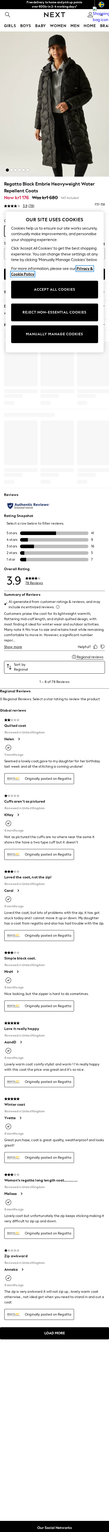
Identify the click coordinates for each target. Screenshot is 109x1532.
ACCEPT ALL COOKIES (54, 289)
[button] (7, 170)
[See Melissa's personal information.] (21, 1194)
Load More (54, 1333)
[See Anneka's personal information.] (22, 1269)
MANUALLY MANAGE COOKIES (54, 334)
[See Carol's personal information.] (18, 891)
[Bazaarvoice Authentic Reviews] (28, 506)
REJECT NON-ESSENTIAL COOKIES (54, 312)
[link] (7, 14)
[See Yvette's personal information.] (20, 1118)
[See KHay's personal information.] (18, 815)
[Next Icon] (54, 14)
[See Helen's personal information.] (19, 739)
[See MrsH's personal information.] (17, 972)
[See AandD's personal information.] (21, 1042)
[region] (55, 281)
